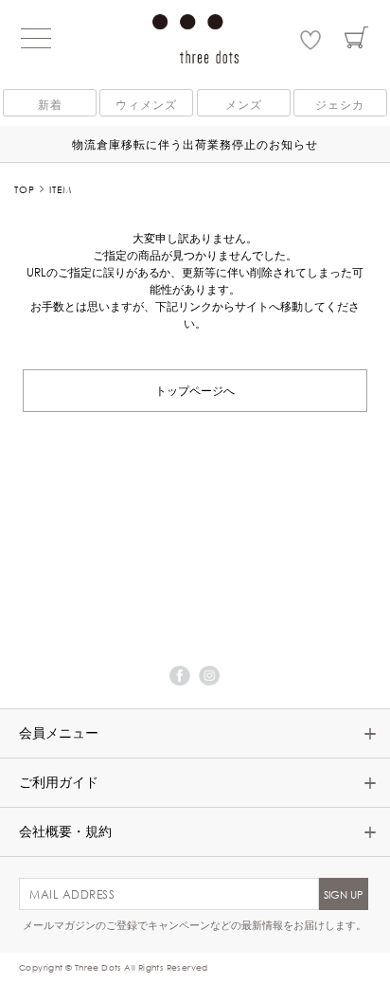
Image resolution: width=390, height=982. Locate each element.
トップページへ (195, 390)
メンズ (243, 104)
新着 (50, 104)
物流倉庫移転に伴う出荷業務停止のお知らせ (195, 143)
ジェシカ (339, 104)
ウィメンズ (146, 104)
